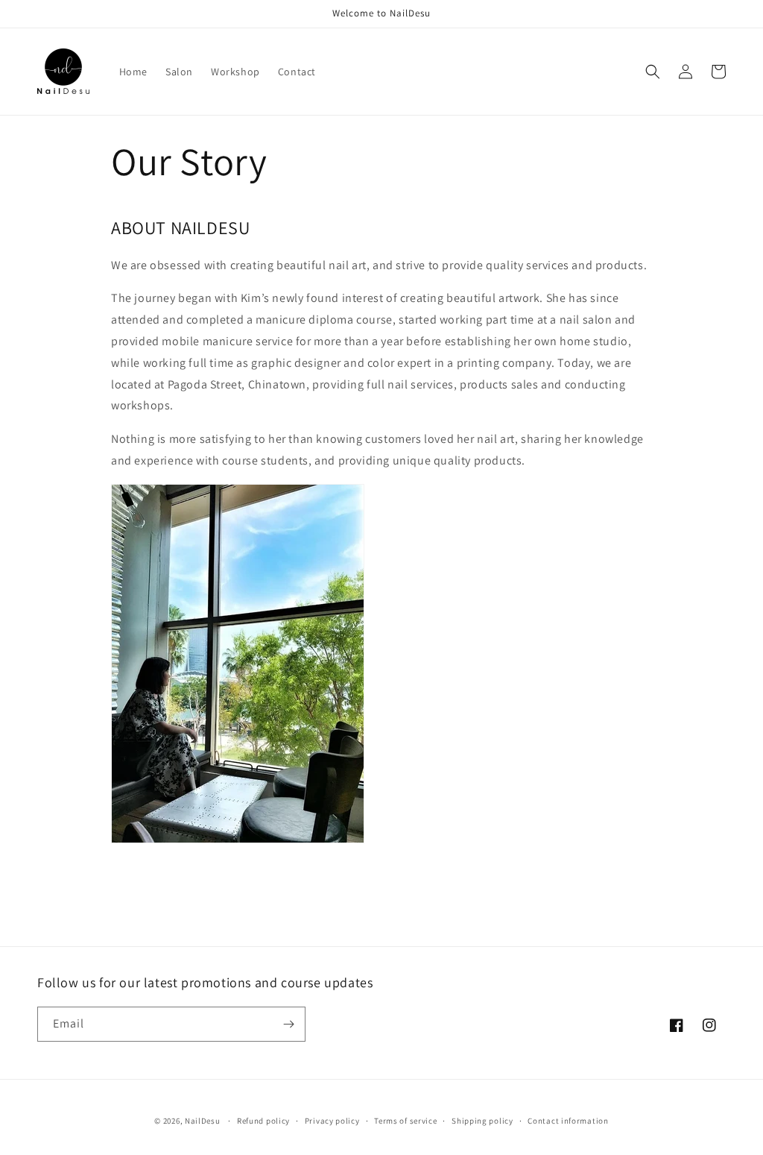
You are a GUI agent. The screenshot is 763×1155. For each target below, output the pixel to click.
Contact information (568, 1120)
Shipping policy (482, 1120)
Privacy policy (332, 1120)
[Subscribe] (288, 1024)
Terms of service (405, 1120)
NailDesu (203, 1120)
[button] (652, 71)
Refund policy (263, 1120)
